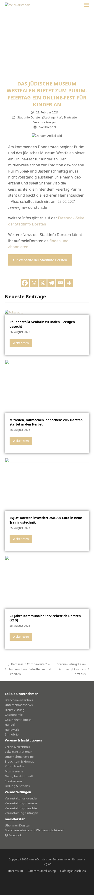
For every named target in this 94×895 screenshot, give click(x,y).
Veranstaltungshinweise (21, 803)
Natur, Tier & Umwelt (19, 776)
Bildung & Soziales (17, 786)
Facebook (15, 835)
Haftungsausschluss (73, 871)
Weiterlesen (21, 343)
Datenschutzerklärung (41, 871)
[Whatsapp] (34, 283)
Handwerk (12, 730)
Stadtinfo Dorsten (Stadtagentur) (39, 117)
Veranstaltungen (44, 122)
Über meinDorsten (17, 825)
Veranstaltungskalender (21, 798)
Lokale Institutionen (18, 751)
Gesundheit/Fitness (18, 720)
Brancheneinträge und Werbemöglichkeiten (34, 830)
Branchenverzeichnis (19, 700)
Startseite (70, 117)
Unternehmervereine (19, 757)
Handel (10, 724)
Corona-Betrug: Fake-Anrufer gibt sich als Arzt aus (71, 669)
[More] (69, 283)
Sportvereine (13, 781)
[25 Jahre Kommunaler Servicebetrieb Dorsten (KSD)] (47, 582)
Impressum (15, 871)
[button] (86, 5)
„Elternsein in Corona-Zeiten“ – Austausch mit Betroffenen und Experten (28, 669)
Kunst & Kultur (15, 766)
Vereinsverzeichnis (17, 747)
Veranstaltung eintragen (21, 813)
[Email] (60, 283)
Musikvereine (14, 771)
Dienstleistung (14, 710)
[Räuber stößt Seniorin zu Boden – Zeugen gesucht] (14, 312)
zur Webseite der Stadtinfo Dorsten (40, 260)
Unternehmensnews (19, 705)
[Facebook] (25, 283)
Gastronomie (14, 715)
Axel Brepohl (47, 127)
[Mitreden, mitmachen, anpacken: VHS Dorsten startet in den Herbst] (47, 386)
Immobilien (12, 734)
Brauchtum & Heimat (19, 761)
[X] (43, 283)
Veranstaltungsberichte (21, 808)
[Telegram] (51, 283)
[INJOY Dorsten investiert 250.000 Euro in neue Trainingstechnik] (47, 484)
